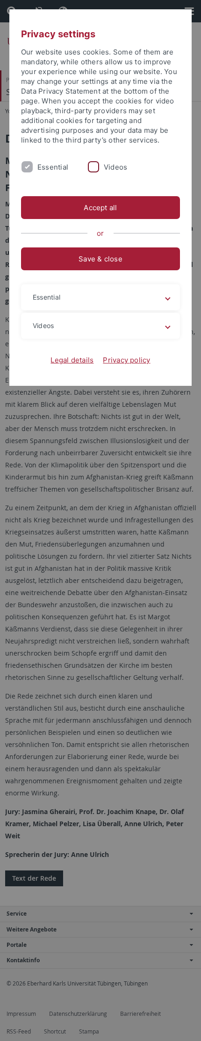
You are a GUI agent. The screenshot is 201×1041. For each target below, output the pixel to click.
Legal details (71, 360)
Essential (52, 167)
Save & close (100, 258)
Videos (115, 167)
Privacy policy (126, 360)
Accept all (100, 207)
